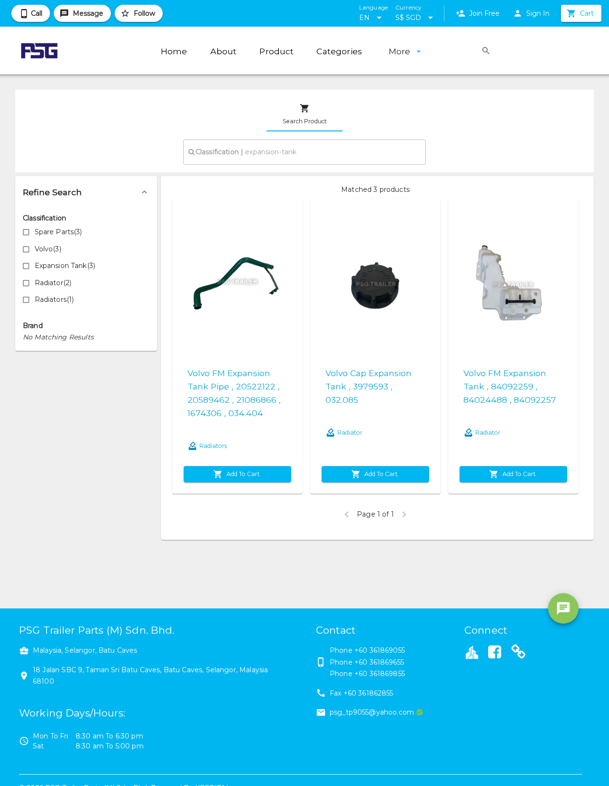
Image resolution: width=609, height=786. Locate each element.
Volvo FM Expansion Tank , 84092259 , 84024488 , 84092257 (509, 386)
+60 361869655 (379, 662)
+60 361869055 (379, 650)
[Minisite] (519, 653)
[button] (86, 192)
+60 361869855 (379, 673)
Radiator (350, 432)
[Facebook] (494, 653)
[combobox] (304, 152)
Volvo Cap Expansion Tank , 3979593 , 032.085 (368, 386)
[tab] (304, 114)
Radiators (213, 445)
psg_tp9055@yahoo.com (372, 712)
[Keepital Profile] (472, 651)
